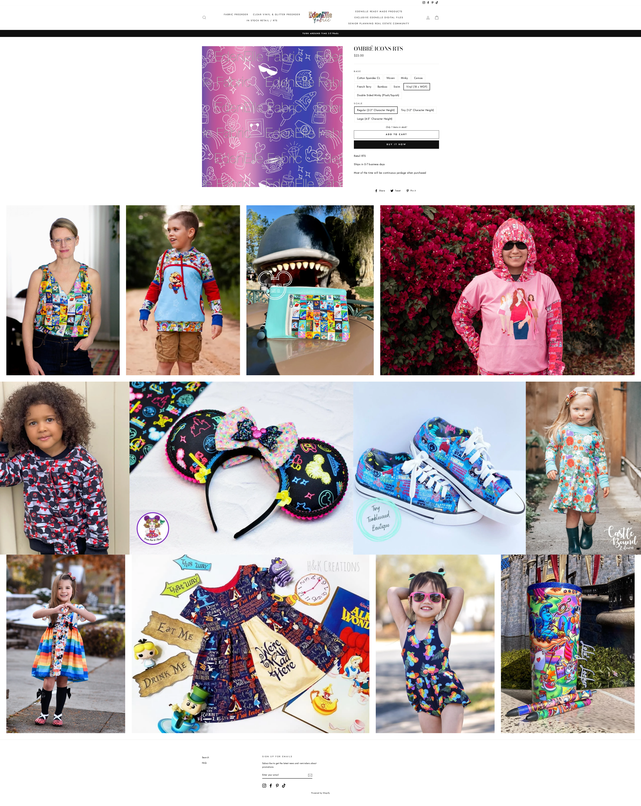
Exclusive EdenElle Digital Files (379, 17)
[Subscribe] (310, 775)
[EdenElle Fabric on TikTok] (284, 786)
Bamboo (382, 87)
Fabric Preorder (236, 14)
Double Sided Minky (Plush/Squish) (378, 95)
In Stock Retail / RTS (262, 20)
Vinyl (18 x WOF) (416, 87)
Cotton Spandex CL (368, 78)
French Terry (364, 87)
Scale (358, 103)
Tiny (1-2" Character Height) (417, 110)
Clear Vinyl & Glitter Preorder (276, 14)
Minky (404, 78)
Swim (397, 87)
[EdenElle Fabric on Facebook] (271, 786)
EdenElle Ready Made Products (378, 11)
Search (205, 757)
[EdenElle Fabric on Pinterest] (277, 786)
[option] (320, 33)
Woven (390, 78)
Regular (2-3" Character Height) (376, 110)
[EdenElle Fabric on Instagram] (264, 786)
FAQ (204, 763)
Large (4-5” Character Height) (374, 119)
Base (357, 71)
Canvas (418, 78)
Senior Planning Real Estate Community (378, 23)
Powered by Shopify (320, 792)
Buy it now (396, 144)
